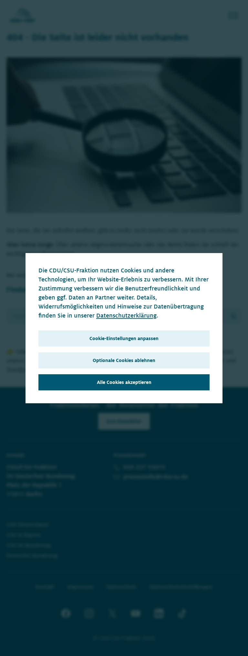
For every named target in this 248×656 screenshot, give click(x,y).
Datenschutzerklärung (126, 315)
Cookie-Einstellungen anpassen (124, 338)
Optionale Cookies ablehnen (124, 360)
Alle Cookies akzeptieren (124, 382)
